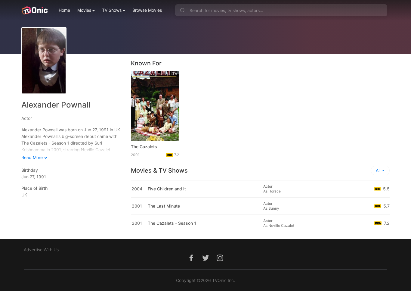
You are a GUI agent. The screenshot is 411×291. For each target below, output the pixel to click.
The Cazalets (144, 146)
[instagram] (220, 261)
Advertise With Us (41, 249)
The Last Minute (164, 205)
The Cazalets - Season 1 (172, 223)
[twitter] (205, 261)
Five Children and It (167, 188)
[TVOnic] (34, 10)
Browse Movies (147, 10)
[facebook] (191, 261)
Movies (84, 10)
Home (64, 10)
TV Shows (112, 10)
